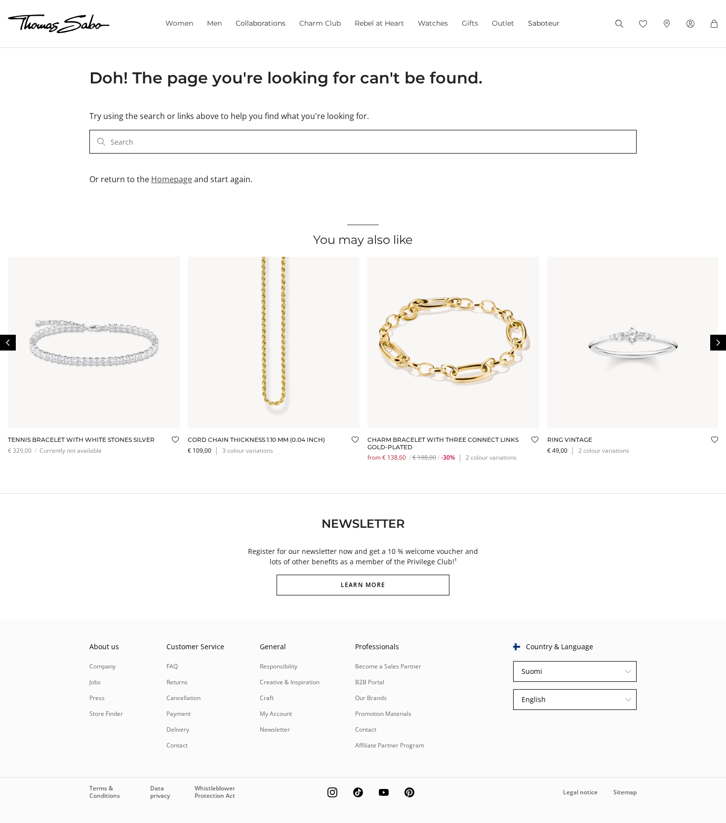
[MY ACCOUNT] (690, 23)
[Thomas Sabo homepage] (59, 23)
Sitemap (625, 792)
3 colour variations (247, 450)
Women (179, 23)
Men (214, 23)
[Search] (619, 23)
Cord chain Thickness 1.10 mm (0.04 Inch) (256, 439)
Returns (177, 682)
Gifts (470, 23)
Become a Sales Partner (388, 666)
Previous (8, 343)
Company (102, 666)
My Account (276, 713)
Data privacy (160, 791)
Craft (267, 698)
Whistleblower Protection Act (215, 791)
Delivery (177, 729)
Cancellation (183, 698)
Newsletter (275, 729)
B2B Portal (369, 682)
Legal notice (580, 792)
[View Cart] (714, 23)
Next (718, 343)
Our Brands (371, 698)
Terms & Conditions (104, 791)
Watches (433, 23)
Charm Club (320, 23)
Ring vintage (569, 439)
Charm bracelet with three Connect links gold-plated (443, 443)
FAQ (172, 666)
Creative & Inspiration (290, 682)
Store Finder (106, 713)
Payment (178, 713)
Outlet (503, 23)
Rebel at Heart (379, 23)
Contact (177, 745)
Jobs (95, 682)
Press (97, 698)
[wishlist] (643, 23)
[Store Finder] (667, 23)
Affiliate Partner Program (389, 745)
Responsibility (278, 666)
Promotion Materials (383, 713)
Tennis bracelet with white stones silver (81, 439)
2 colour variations (491, 457)
